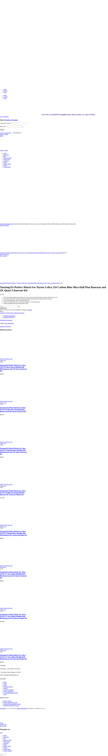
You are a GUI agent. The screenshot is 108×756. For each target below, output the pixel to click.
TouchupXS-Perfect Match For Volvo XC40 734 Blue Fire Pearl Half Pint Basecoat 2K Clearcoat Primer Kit (13, 492)
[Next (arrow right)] (2, 755)
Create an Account (11, 120)
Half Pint (10, 224)
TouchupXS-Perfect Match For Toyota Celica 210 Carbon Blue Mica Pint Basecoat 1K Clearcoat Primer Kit (29, 283)
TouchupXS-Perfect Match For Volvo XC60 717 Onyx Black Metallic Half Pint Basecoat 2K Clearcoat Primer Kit (13, 616)
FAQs (5, 685)
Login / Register (7, 751)
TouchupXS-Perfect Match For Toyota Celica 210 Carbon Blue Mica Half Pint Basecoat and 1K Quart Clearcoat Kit (31, 252)
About (5, 683)
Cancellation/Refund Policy (10, 693)
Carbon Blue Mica (9, 323)
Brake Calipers (7, 701)
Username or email (5, 123)
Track (4, 694)
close (1, 732)
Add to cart (3, 308)
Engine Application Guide (10, 702)
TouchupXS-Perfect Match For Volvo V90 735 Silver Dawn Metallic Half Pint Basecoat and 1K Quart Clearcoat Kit (13, 368)
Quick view (6, 359)
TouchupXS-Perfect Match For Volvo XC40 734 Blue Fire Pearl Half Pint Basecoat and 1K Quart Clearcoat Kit (13, 409)
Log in (2, 129)
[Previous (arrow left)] (0, 755)
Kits (7, 224)
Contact (5, 688)
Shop (4, 224)
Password (3, 126)
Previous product (4, 225)
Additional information (9, 316)
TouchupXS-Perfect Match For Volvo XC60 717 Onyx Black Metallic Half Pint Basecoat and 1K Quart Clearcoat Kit (13, 575)
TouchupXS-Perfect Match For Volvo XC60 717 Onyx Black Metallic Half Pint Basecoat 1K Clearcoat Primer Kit (13, 657)
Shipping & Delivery (9, 317)
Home (1, 224)
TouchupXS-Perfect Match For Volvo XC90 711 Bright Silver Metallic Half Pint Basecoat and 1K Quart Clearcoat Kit (13, 451)
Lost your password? (5, 133)
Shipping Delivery (8, 686)
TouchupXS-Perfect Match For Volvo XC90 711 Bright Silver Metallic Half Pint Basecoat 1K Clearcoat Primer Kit (13, 533)
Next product (3, 256)
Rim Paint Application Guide (11, 705)
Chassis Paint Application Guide (12, 704)
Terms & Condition (8, 690)
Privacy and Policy (8, 691)
